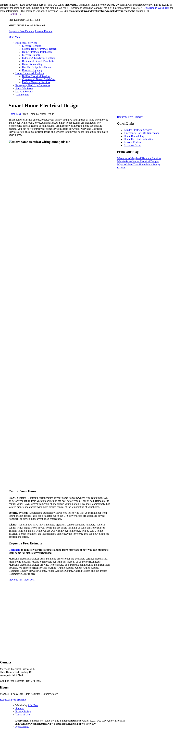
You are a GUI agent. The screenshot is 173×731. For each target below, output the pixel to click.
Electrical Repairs (31, 45)
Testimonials (22, 94)
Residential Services (26, 42)
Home (12, 113)
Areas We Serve (24, 88)
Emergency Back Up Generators (32, 85)
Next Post (29, 579)
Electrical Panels (31, 54)
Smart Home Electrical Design (142, 161)
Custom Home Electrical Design (39, 48)
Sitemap (19, 708)
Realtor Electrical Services (36, 82)
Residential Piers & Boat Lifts (38, 61)
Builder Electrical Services (36, 76)
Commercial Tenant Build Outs (38, 79)
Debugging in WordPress (155, 7)
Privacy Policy (23, 711)
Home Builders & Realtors (29, 73)
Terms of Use (22, 714)
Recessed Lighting (32, 70)
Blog (18, 113)
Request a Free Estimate (21, 31)
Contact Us (15, 14)
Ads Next (33, 705)
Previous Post (16, 579)
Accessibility (22, 726)
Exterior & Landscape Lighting (38, 58)
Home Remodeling (32, 64)
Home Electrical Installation (37, 51)
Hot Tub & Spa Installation (36, 67)
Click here (14, 549)
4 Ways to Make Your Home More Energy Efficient (138, 164)
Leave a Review (43, 31)
